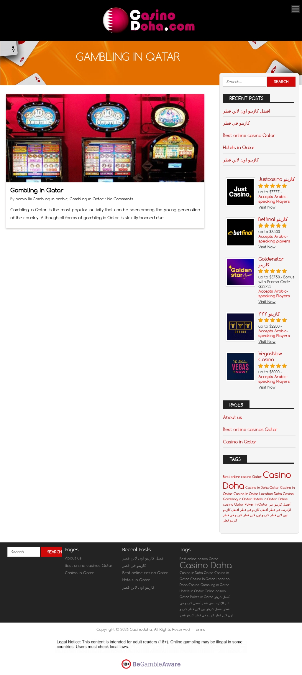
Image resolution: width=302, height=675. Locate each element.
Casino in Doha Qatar (262, 488)
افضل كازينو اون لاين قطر (246, 111)
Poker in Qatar (256, 504)
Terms (199, 629)
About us (232, 417)
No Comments (120, 199)
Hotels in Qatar (239, 147)
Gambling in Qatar (36, 190)
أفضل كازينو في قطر (254, 510)
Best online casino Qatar (249, 135)
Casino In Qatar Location (253, 494)
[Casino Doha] (148, 33)
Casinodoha (141, 629)
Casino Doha (206, 565)
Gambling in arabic (50, 199)
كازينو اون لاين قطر (241, 160)
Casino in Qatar (240, 442)
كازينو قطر (230, 520)
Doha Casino (284, 494)
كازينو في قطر (236, 123)
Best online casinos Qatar (250, 429)
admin (21, 199)
